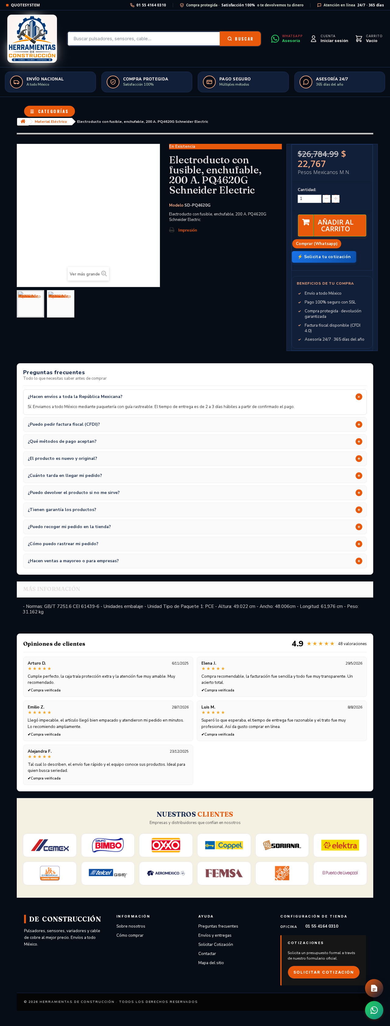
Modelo (176, 205)
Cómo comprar (130, 935)
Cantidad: (307, 190)
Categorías (49, 111)
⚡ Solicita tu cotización (324, 257)
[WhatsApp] (374, 1010)
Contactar (207, 954)
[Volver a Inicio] (23, 122)
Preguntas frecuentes (218, 926)
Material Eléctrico (51, 121)
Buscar (244, 39)
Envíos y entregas (215, 935)
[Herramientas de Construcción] (32, 39)
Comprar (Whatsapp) (317, 244)
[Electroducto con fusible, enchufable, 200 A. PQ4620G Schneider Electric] (30, 303)
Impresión (187, 230)
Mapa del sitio (211, 963)
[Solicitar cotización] (374, 988)
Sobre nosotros (130, 926)
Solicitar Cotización (215, 944)
